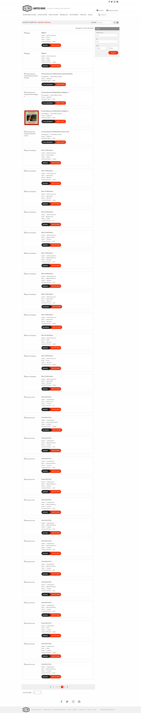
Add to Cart (56, 45)
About (75, 709)
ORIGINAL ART (64, 14)
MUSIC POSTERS (53, 14)
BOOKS (90, 14)
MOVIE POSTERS (42, 14)
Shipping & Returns (59, 709)
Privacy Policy (36, 709)
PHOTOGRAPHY (74, 14)
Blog (69, 709)
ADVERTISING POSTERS (29, 14)
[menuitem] (30, 14)
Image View (115, 22)
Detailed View (117, 22)
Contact (82, 709)
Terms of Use (47, 709)
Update (113, 53)
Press (94, 709)
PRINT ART (83, 14)
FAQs (88, 709)
